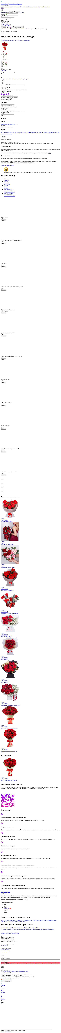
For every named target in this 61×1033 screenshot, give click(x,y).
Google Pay (19, 132)
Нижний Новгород (24, 927)
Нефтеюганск (45, 929)
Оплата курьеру (47, 132)
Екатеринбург (11, 927)
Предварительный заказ (12, 97)
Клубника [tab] (6, 182)
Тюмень (8, 929)
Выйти (22, 12)
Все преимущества (5, 892)
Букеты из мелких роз (39, 920)
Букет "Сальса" (4, 658)
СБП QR (29, 132)
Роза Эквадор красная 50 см (8, 124)
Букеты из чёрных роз (19, 921)
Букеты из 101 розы (6, 920)
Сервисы (40, 6)
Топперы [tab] (6, 188)
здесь (49, 153)
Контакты (30, 6)
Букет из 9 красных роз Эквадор (9, 749)
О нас (6, 4)
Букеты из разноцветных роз (27, 920)
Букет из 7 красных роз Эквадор (9, 779)
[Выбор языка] (2, 8)
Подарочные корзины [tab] (9, 190)
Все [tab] (4, 178)
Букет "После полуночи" (7, 543)
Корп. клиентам (24, 6)
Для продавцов (4, 5)
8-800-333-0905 (4, 945)
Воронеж (17, 927)
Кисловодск (22, 929)
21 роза (12, 921)
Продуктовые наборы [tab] (9, 192)
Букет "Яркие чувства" (6, 635)
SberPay (24, 132)
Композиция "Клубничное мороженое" (11, 704)
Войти (16, 12)
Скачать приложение (6, 1031)
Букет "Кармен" (5, 681)
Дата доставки (4, 108)
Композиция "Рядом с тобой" (8, 566)
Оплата (15, 4)
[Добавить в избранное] (10, 99)
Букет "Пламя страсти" (6, 520)
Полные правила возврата (7, 165)
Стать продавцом (5, 6)
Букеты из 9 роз (6, 921)
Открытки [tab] (6, 180)
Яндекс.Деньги (39, 132)
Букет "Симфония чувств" (7, 589)
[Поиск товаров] (2, 25)
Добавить (3, 220)
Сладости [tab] (6, 185)
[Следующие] (2, 68)
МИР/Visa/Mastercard (6, 132)
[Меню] (10, 25)
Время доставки (5, 112)
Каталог (3, 4)
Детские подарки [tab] (8, 194)
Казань (4, 27)
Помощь (35, 6)
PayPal (33, 132)
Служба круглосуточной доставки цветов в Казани (15, 971)
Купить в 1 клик (4, 99)
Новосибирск (4, 927)
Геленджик (51, 929)
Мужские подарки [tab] (8, 193)
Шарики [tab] (6, 181)
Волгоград (12, 929)
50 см (2, 70)
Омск (26, 929)
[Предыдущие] (1, 479)
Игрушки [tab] (6, 186)
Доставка (10, 4)
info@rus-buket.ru (5, 949)
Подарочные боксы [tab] (8, 189)
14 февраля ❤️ (7, 908)
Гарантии (19, 4)
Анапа (17, 929)
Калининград (38, 929)
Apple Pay (14, 132)
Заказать (3, 97)
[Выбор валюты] (2, 10)
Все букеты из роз (15, 920)
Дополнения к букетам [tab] (9, 196)
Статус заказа (46, 6)
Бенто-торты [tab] (7, 184)
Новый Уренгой (33, 927)
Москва (33, 929)
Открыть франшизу (15, 6)
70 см (4, 70)
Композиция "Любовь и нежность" (9, 612)
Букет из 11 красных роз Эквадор (9, 727)
